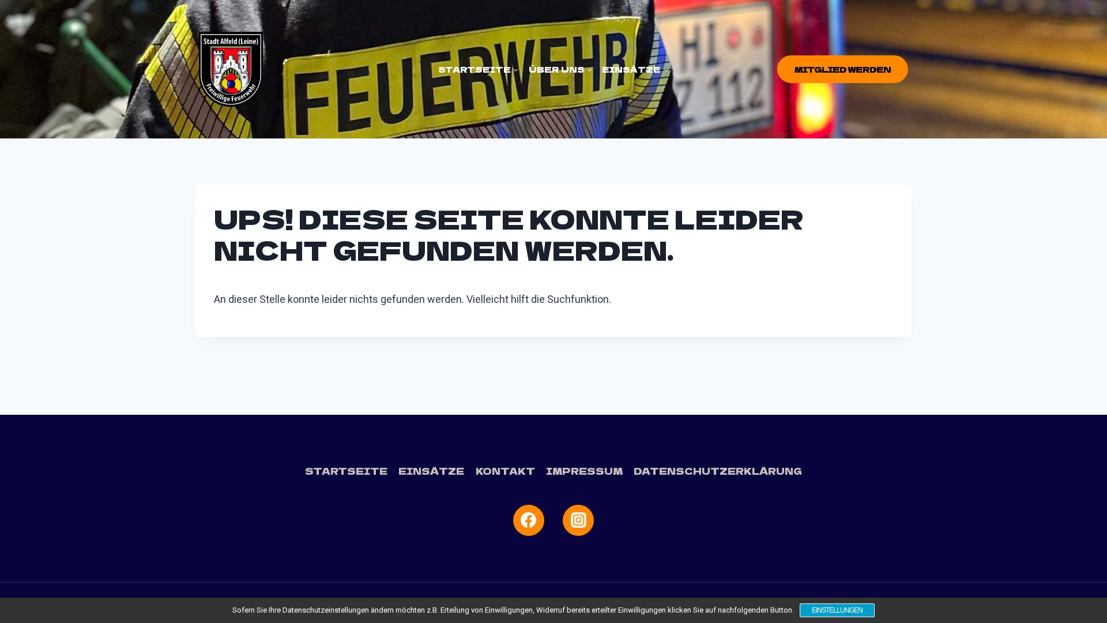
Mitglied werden (843, 69)
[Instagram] (578, 520)
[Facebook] (528, 520)
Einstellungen (837, 610)
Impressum (584, 471)
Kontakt (505, 471)
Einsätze (431, 471)
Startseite (346, 471)
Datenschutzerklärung (718, 471)
